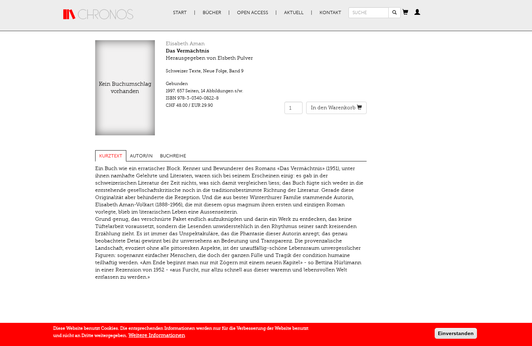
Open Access (252, 12)
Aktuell (294, 12)
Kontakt (330, 12)
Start (180, 12)
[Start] (98, 14)
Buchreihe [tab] (173, 156)
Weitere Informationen (156, 335)
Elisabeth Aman (185, 43)
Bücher (212, 12)
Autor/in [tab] (141, 156)
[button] (405, 12)
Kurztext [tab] (110, 156)
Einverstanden (456, 333)
